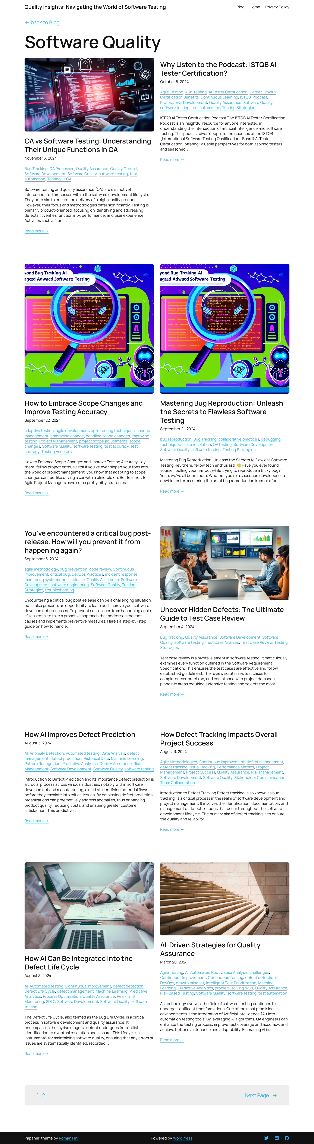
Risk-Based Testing (177, 993)
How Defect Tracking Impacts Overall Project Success (219, 738)
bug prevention (73, 569)
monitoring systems (42, 579)
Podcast (259, 97)
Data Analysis (113, 753)
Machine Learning (127, 758)
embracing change (67, 435)
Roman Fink (69, 1138)
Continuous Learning (219, 97)
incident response (121, 574)
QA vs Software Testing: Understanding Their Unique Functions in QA (88, 145)
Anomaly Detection (47, 753)
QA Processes (62, 168)
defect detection (128, 986)
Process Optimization (62, 996)
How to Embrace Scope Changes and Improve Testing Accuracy (84, 407)
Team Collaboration (177, 782)
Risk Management (267, 772)
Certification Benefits (179, 97)
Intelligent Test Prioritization (231, 982)
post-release (73, 579)
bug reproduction (176, 439)
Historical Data (96, 758)
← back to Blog (42, 22)
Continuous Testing (225, 977)
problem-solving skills (234, 987)
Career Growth (262, 91)
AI (26, 753)
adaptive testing (39, 430)
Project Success (200, 772)
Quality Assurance (92, 168)
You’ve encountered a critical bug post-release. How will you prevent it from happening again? (88, 541)
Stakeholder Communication (259, 777)
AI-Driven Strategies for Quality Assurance (210, 949)
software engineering (70, 584)
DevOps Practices (87, 574)
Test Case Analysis (222, 642)
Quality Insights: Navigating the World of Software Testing (95, 6)
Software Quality (82, 173)
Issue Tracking (202, 766)
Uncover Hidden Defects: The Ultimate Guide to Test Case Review (222, 613)
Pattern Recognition (42, 763)
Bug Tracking (36, 168)
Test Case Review (256, 642)
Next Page (261, 1095)
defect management (265, 761)
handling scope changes (108, 435)
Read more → (36, 230)
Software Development (45, 173)
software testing (113, 173)
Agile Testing (171, 91)
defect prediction (66, 758)
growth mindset (190, 982)
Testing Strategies (238, 107)
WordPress (182, 1138)
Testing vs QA (59, 178)
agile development (72, 430)
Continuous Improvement (222, 761)
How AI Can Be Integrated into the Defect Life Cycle (79, 962)
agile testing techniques (113, 430)
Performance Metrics (235, 766)
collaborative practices (239, 439)
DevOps (167, 982)
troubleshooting (59, 589)
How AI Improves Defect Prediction (80, 734)
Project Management (58, 441)
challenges (259, 972)
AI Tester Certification (228, 91)
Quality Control (123, 168)
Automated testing (83, 753)
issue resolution (197, 444)
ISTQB (245, 97)
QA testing (222, 444)
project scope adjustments (103, 441)
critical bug (60, 574)
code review (100, 569)
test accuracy (116, 446)
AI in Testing (196, 91)
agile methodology (41, 569)
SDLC (50, 1001)
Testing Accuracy (56, 451)
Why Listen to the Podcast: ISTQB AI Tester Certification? (218, 68)
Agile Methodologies (178, 761)
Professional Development (183, 102)
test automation (205, 107)
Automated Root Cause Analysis (219, 972)
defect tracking (174, 766)
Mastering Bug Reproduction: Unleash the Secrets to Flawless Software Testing (221, 411)
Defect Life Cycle (40, 991)
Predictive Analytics (80, 763)
